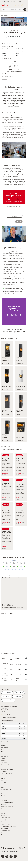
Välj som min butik (14, 36)
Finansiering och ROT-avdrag (9, 826)
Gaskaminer (4, 762)
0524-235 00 (6, 714)
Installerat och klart (6, 824)
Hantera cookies (22, 848)
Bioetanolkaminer (5, 764)
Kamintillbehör (5, 780)
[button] (3, 312)
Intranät (5, 851)
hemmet (7, 278)
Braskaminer (4, 747)
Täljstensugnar (5, 752)
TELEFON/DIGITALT (14, 209)
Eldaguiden (4, 808)
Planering (3, 804)
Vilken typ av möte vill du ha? (14, 206)
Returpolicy (4, 835)
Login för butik (14, 851)
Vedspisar (4, 760)
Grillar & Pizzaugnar (6, 773)
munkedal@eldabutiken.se (10, 717)
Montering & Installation (7, 802)
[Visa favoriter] (18, 5)
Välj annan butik (5, 742)
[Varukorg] (15, 5)
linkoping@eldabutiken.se (15, 71)
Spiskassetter (4, 756)
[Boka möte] (22, 5)
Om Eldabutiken (5, 817)
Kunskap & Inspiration (7, 806)
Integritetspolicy (5, 830)
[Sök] (24, 9)
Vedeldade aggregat (6, 789)
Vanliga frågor (8, 700)
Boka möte (19, 692)
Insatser (3, 758)
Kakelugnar (4, 754)
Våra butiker (7, 692)
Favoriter (6, 696)
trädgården (15, 278)
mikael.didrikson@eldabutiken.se (14, 607)
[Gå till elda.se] (4, 5)
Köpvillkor (3, 832)
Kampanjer (17, 696)
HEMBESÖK (14, 216)
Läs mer (4, 79)
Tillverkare (4, 798)
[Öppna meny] (25, 5)
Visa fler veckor (6, 58)
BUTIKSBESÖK (14, 213)
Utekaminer (4, 771)
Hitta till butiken (14, 67)
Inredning (3, 782)
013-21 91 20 (16, 69)
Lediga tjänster (5, 819)
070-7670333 (10, 606)
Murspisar (4, 749)
